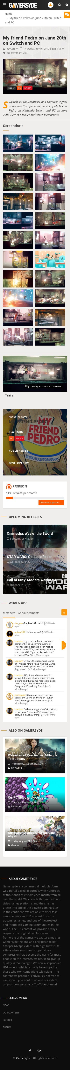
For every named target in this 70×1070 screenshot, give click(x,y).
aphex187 (20, 632)
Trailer (10, 395)
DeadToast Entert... (20, 467)
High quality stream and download (43, 386)
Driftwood (20, 695)
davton (10, 48)
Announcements (28, 613)
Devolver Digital (18, 455)
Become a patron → (51, 502)
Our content (11, 1012)
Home (8, 13)
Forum (7, 1027)
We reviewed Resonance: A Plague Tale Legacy (32, 757)
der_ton (19, 623)
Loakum (19, 641)
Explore (8, 1020)
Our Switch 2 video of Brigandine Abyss (31, 834)
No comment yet (16, 52)
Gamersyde (23, 1058)
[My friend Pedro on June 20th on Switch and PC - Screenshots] (18, 143)
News (6, 1005)
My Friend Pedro (28, 421)
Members (9, 613)
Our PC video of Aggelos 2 (27, 797)
